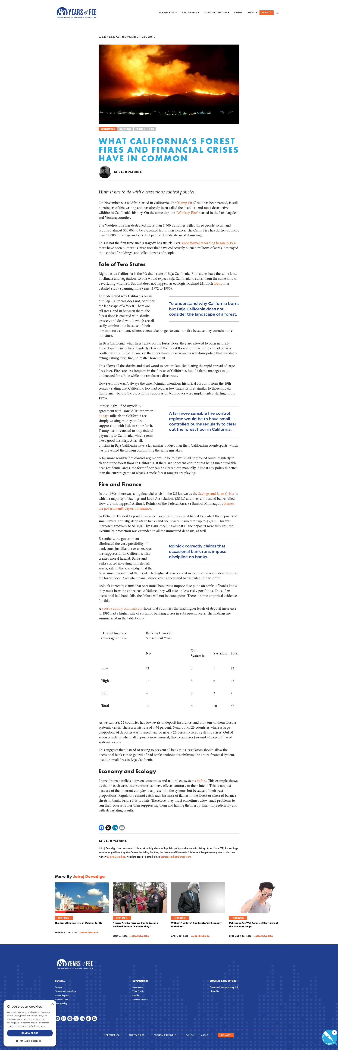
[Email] (122, 827)
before (201, 780)
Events (238, 12)
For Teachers (189, 12)
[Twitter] (108, 827)
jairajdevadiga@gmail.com (176, 856)
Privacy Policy (61, 1003)
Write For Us (138, 991)
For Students (167, 12)
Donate (266, 12)
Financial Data (61, 999)
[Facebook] (101, 827)
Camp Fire (186, 202)
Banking (125, 128)
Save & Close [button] (29, 1033)
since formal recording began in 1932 (209, 243)
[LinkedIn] (115, 827)
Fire (151, 128)
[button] (30, 1041)
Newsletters (137, 987)
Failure (140, 128)
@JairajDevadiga (115, 856)
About (251, 12)
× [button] (52, 1004)
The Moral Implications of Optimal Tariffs (78, 922)
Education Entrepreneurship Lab (224, 987)
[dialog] (30, 1023)
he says (104, 415)
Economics (108, 128)
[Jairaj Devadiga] (105, 172)
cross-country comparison (122, 608)
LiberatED (214, 991)
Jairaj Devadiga (128, 172)
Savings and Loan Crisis (216, 493)
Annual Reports (62, 995)
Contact (58, 987)
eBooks (135, 995)
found (218, 283)
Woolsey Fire (187, 212)
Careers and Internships (65, 991)
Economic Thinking (215, 12)
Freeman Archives (140, 999)
